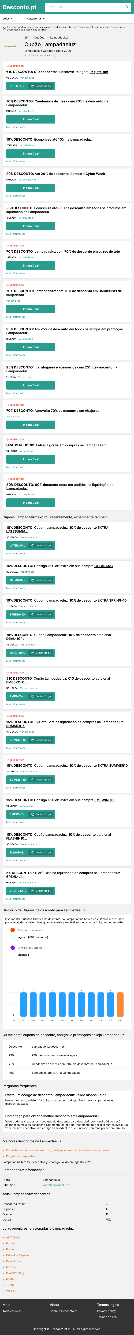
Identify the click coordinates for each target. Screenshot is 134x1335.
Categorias (34, 18)
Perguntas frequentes (20, 1156)
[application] (67, 993)
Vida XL (11, 1290)
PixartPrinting (15, 1273)
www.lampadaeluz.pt (56, 1185)
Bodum (11, 1243)
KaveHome (13, 1261)
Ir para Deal (31, 119)
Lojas (6, 18)
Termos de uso (107, 1317)
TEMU (10, 1285)
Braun (10, 1249)
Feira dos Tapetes (17, 1255)
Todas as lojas (12, 1311)
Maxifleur (12, 1267)
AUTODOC (13, 1237)
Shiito (10, 1279)
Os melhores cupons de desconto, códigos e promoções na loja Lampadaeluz (58, 1150)
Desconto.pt (19, 7)
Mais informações (15, 127)
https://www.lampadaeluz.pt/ (40, 55)
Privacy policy (106, 1311)
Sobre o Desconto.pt (63, 1311)
